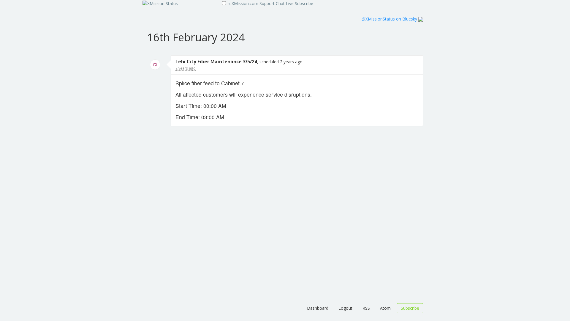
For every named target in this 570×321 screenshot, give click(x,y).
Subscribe (304, 3)
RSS (366, 308)
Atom (385, 308)
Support (267, 3)
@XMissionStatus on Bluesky (390, 19)
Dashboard (317, 308)
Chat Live (285, 3)
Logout (345, 308)
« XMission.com (243, 3)
